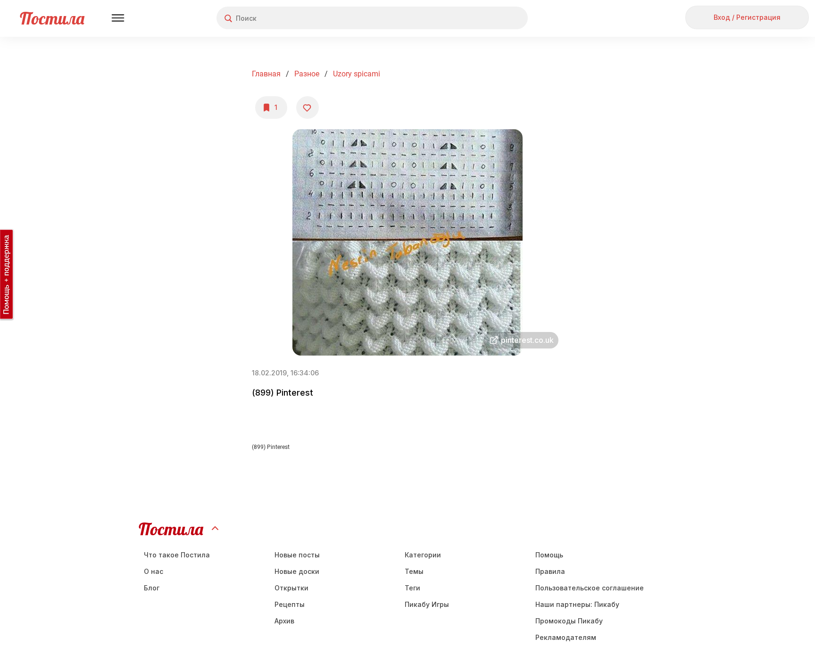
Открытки (291, 588)
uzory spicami (356, 73)
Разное (306, 73)
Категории (423, 555)
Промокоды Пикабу (569, 621)
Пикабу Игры (427, 604)
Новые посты (297, 555)
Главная (266, 73)
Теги (412, 588)
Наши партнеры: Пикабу (577, 604)
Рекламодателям (565, 637)
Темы (414, 571)
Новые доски (296, 571)
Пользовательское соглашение (589, 588)
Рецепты (289, 604)
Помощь (549, 555)
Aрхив (284, 621)
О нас (153, 571)
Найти (485, 18)
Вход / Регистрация (747, 17)
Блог (151, 588)
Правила (550, 571)
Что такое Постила (177, 555)
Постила (52, 18)
